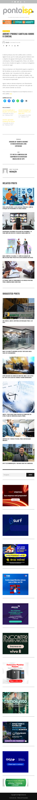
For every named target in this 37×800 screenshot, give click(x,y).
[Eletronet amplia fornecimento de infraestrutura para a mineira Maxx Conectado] (16, 270)
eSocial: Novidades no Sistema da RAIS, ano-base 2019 (24, 111)
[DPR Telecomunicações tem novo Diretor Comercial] (16, 453)
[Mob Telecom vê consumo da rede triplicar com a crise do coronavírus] (16, 338)
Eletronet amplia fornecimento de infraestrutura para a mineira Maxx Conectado (18, 281)
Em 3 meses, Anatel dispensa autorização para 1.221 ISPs (18, 321)
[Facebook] (12, 1)
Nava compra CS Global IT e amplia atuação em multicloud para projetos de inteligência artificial (18, 256)
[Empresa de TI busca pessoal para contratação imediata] (16, 428)
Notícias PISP (6, 31)
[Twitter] (18, 1)
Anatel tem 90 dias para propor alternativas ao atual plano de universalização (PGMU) (17, 415)
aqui (11, 93)
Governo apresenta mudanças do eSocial (8, 120)
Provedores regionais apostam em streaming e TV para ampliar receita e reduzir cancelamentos (17, 232)
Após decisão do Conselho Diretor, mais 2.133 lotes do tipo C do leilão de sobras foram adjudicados (18, 376)
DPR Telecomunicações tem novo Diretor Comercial (18, 463)
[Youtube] (20, 1)
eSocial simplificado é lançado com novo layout (10, 111)
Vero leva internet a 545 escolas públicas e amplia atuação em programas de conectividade (18, 207)
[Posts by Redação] (4, 42)
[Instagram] (15, 1)
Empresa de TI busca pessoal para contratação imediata (17, 439)
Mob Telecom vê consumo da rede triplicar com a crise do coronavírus (17, 352)
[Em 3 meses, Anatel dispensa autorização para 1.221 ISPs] (16, 308)
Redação (7, 42)
